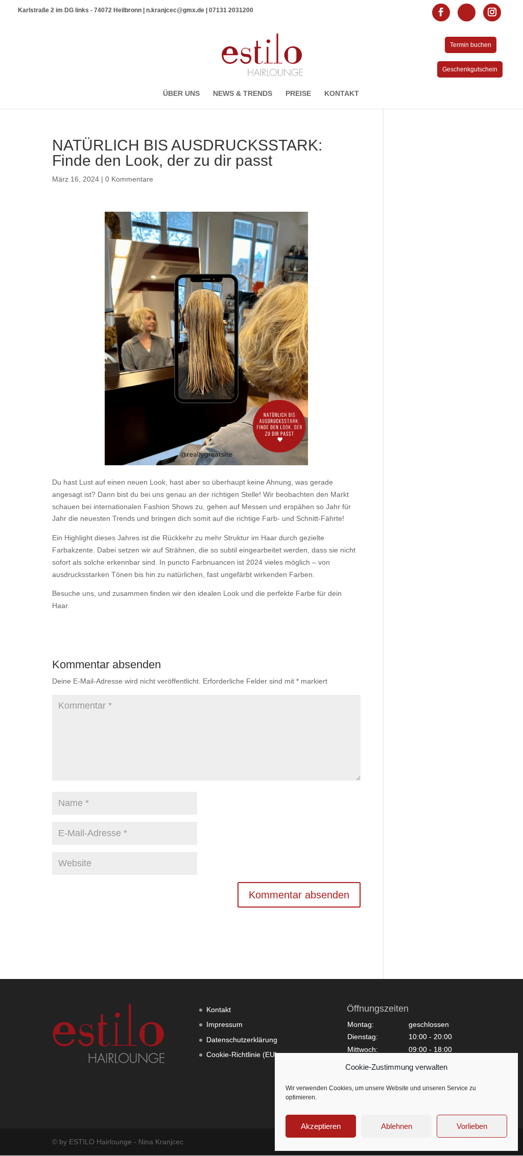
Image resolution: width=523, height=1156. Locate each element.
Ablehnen (396, 1126)
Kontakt (218, 1010)
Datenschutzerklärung (241, 1040)
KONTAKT (341, 93)
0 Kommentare (129, 179)
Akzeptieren (321, 1126)
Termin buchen (470, 44)
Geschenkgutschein (469, 69)
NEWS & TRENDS (242, 93)
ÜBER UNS (181, 93)
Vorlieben (472, 1126)
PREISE (298, 93)
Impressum (224, 1024)
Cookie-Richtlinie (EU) (241, 1054)
